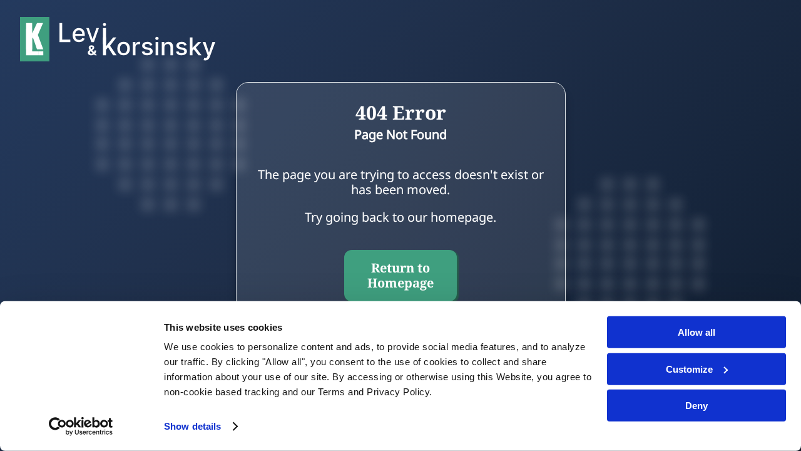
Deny (696, 405)
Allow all (696, 332)
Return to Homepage (400, 275)
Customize (689, 368)
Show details (192, 426)
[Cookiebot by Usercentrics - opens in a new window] (81, 426)
